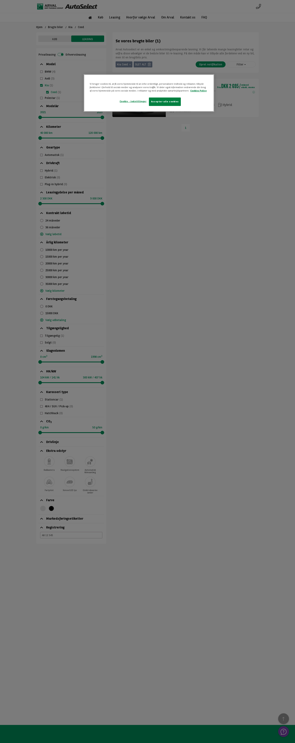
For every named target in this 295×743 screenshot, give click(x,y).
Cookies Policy (198, 90)
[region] (149, 93)
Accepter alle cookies (165, 101)
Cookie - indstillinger (133, 101)
